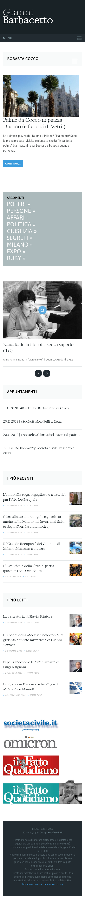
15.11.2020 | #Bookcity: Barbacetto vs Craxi (36, 408)
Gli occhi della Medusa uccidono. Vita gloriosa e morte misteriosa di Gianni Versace (33, 640)
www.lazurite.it (55, 832)
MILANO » (20, 244)
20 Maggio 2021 (13, 673)
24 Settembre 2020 (15, 695)
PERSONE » (21, 210)
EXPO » (16, 251)
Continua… (13, 163)
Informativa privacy (53, 883)
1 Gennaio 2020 (13, 651)
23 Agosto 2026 (13, 532)
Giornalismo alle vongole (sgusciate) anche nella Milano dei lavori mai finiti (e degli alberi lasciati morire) (34, 521)
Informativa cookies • (33, 883)
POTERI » (18, 204)
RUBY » (16, 258)
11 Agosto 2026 (13, 554)
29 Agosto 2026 (13, 505)
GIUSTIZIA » (22, 231)
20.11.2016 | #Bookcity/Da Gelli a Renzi (33, 421)
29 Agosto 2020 (13, 622)
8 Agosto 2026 (13, 577)
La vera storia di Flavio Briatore (28, 616)
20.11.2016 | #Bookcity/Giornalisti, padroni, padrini (42, 434)
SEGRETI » (19, 238)
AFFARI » (18, 217)
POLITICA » (21, 224)
